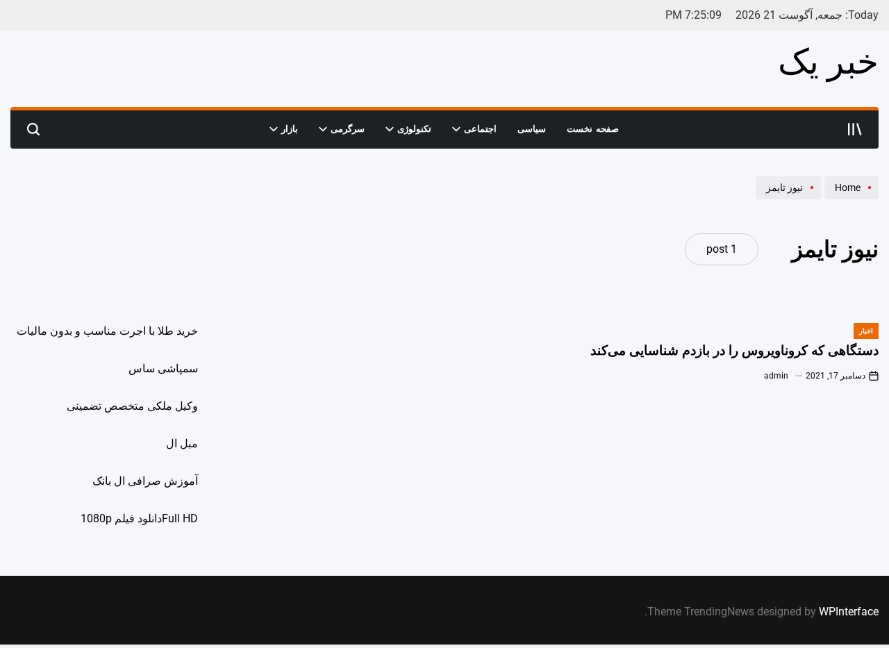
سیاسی (531, 129)
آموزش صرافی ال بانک (145, 481)
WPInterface (849, 611)
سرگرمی (348, 129)
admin (776, 376)
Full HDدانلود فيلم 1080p (139, 518)
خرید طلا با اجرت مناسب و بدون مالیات (107, 331)
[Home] (850, 198)
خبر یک (828, 61)
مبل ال (182, 443)
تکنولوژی (414, 129)
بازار (289, 129)
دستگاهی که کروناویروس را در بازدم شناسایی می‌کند (734, 350)
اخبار (866, 331)
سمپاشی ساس (163, 368)
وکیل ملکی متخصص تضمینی (132, 406)
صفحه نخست (593, 129)
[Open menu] (855, 129)
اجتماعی (480, 129)
